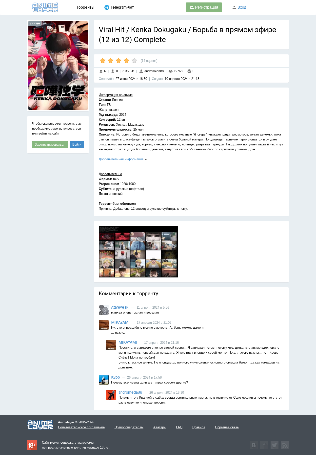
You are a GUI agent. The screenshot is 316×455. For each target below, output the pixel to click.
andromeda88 (153, 71)
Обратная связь (227, 427)
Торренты (86, 7)
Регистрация (206, 7)
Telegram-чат (122, 7)
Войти (76, 144)
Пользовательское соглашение (81, 427)
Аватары (159, 427)
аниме (35, 23)
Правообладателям (129, 427)
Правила (198, 427)
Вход (241, 7)
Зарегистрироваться (50, 144)
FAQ (179, 427)
